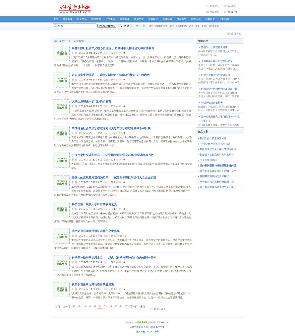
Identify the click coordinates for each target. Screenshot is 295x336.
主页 (55, 19)
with (191, 25)
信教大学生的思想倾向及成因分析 (219, 88)
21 (95, 306)
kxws (163, 322)
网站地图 (214, 11)
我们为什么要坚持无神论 (214, 47)
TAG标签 (231, 6)
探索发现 (153, 19)
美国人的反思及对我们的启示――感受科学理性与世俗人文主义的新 (114, 177)
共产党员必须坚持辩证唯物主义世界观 (96, 230)
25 (116, 306)
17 (74, 306)
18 (79, 306)
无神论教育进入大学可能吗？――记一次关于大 (219, 119)
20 (89, 306)
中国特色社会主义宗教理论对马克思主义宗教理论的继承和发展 (111, 128)
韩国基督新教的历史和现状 (214, 176)
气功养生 (181, 19)
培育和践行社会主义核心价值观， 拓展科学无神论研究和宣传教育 (113, 48)
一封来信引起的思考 (212, 102)
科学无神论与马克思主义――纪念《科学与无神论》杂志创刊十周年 (114, 257)
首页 (57, 306)
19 (84, 306)
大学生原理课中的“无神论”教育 (91, 101)
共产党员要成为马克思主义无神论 (218, 187)
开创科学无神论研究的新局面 (216, 61)
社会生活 (82, 19)
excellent (214, 25)
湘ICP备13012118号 (147, 331)
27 (126, 306)
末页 (142, 306)
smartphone (161, 25)
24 (110, 306)
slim (172, 25)
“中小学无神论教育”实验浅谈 (215, 143)
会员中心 (214, 6)
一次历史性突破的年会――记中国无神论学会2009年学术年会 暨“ (113, 154)
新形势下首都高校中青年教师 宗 (217, 154)
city (151, 25)
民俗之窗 (139, 19)
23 (105, 306)
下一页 (133, 306)
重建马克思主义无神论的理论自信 (218, 149)
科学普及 (124, 19)
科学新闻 (67, 19)
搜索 (124, 26)
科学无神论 (74, 8)
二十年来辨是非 (208, 160)
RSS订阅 (232, 11)
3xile (204, 25)
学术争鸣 (96, 19)
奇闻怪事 (167, 19)
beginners (181, 25)
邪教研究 (210, 19)
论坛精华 (224, 19)
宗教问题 (196, 19)
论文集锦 (110, 19)
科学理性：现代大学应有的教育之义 (94, 204)
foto (197, 25)
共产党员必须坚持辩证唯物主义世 (218, 171)
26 (121, 306)
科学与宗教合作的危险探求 (215, 75)
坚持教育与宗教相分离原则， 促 (217, 181)
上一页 (66, 306)
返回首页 (236, 33)
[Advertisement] (151, 8)
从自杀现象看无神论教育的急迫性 (93, 284)
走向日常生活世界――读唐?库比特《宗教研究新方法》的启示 (111, 74)
